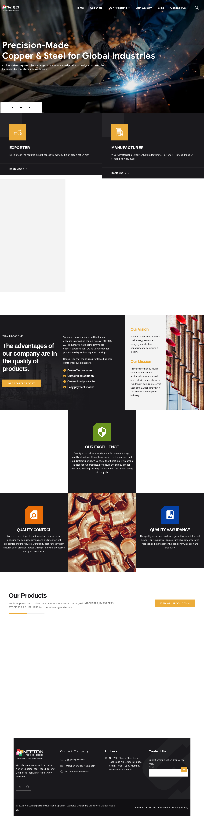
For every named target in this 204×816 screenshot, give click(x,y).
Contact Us (178, 8)
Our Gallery (144, 8)
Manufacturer (127, 148)
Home (80, 8)
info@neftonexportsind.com (80, 765)
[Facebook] (27, 787)
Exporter (19, 148)
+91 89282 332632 (75, 760)
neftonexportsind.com (77, 771)
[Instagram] (20, 787)
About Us (96, 8)
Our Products (118, 8)
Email (151, 767)
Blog (161, 8)
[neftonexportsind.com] (10, 8)
